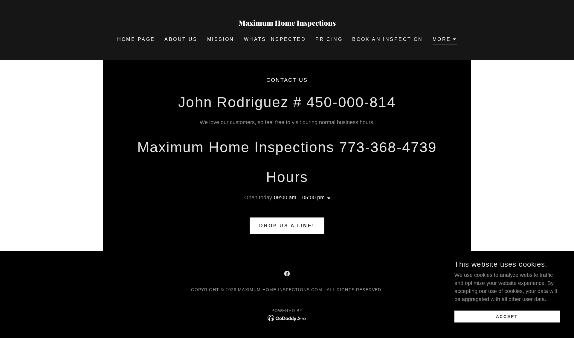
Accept (507, 316)
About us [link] (180, 39)
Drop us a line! (287, 225)
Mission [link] (220, 39)
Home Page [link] (136, 39)
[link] (287, 24)
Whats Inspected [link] (275, 39)
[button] (445, 40)
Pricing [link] (329, 39)
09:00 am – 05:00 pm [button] (299, 197)
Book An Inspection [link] (387, 39)
